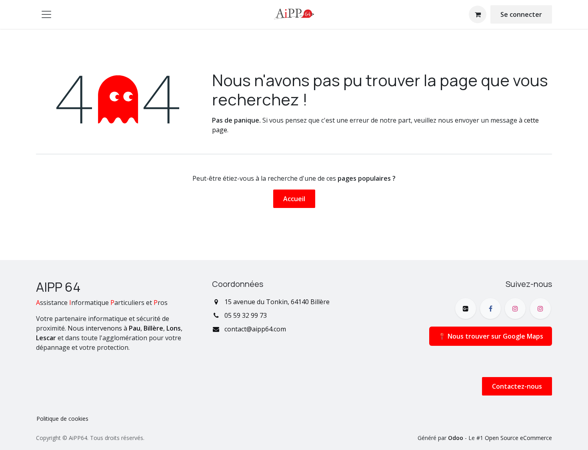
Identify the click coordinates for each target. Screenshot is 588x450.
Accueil (294, 198)
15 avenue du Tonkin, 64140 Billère (277, 301)
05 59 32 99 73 (245, 315)
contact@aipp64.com (255, 329)
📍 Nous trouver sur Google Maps (490, 336)
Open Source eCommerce (518, 438)
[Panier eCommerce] (477, 14)
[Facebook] (490, 308)
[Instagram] (515, 308)
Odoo (456, 438)
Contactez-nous (517, 386)
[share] (465, 308)
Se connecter (521, 14)
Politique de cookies (62, 418)
